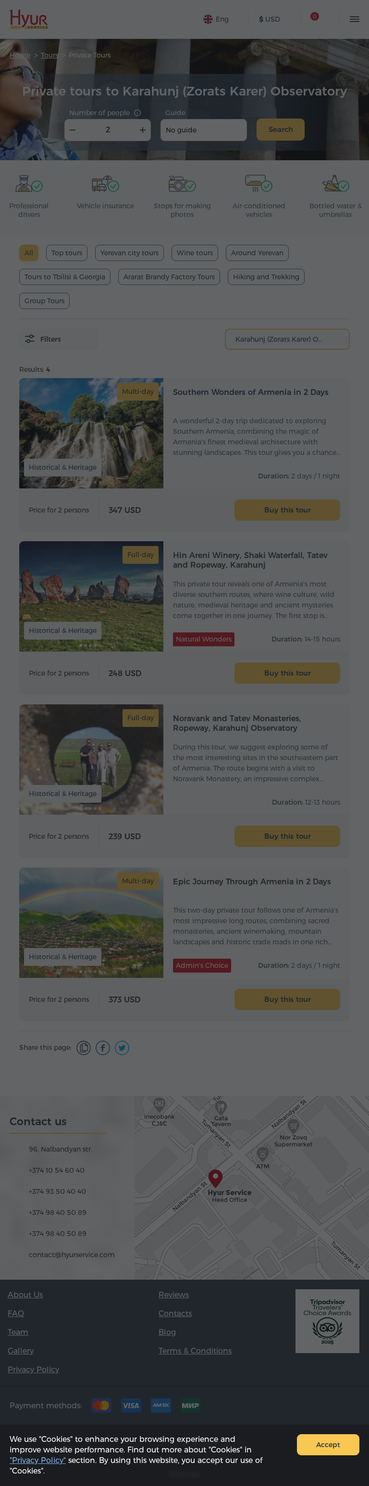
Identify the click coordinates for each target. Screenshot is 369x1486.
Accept (328, 1444)
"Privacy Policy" (38, 1460)
